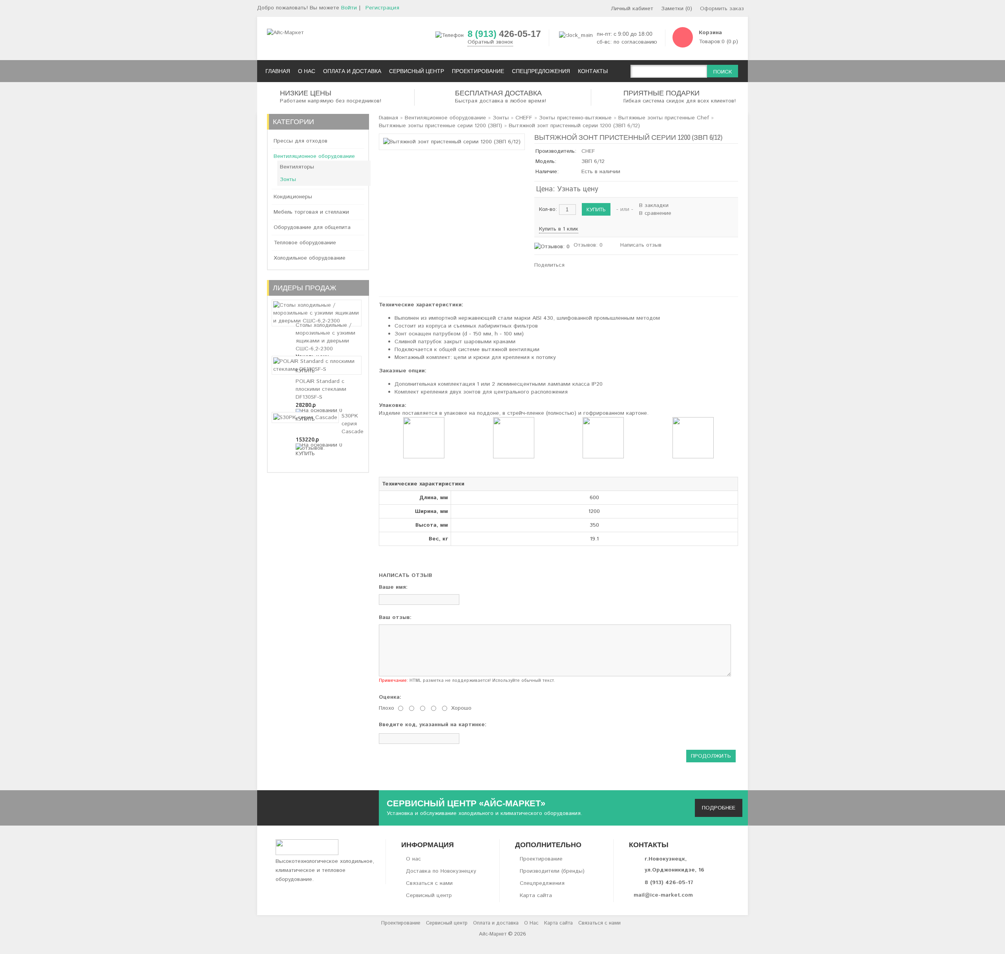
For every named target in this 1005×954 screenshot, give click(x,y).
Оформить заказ (722, 9)
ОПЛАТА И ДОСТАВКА (352, 71)
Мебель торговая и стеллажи (311, 212)
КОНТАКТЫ (593, 71)
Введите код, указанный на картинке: (432, 725)
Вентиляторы (297, 167)
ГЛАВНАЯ (277, 71)
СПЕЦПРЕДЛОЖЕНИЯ (541, 71)
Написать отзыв (640, 245)
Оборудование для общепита (312, 227)
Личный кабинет (632, 9)
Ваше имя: (393, 587)
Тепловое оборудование (305, 243)
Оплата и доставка (496, 923)
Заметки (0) (676, 9)
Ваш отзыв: (395, 617)
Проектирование (541, 859)
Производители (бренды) (552, 871)
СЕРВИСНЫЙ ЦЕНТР (416, 71)
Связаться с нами (429, 883)
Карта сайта (536, 895)
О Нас (531, 923)
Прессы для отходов (300, 141)
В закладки (654, 205)
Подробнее (718, 808)
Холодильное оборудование (309, 258)
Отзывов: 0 (588, 245)
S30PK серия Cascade (353, 424)
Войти (349, 8)
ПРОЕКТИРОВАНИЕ (478, 71)
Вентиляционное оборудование (314, 156)
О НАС (306, 71)
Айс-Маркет (492, 934)
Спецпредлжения (542, 883)
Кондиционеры (293, 197)
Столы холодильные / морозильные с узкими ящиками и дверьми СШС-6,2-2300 (325, 337)
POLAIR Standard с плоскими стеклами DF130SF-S (321, 389)
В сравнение (655, 213)
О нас (413, 859)
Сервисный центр (429, 895)
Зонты (288, 179)
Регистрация (382, 8)
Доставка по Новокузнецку (441, 871)
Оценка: (390, 697)
